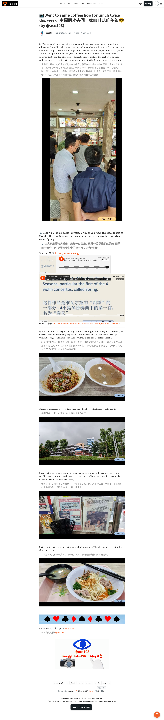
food (73, 683)
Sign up (148, 3)
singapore (106, 683)
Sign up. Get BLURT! (81, 707)
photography (59, 683)
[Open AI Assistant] (157, 715)
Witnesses (91, 3)
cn (68, 683)
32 (98, 691)
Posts (62, 3)
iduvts (97, 683)
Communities (78, 3)
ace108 (49, 33)
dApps (101, 3)
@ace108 (69, 628)
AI (69, 3)
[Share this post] (103, 688)
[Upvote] (77, 691)
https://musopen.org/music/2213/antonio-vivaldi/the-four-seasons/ (85, 323)
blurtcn (80, 683)
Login (140, 3)
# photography (64, 33)
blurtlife (89, 683)
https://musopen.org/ (67, 253)
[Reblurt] (100, 688)
